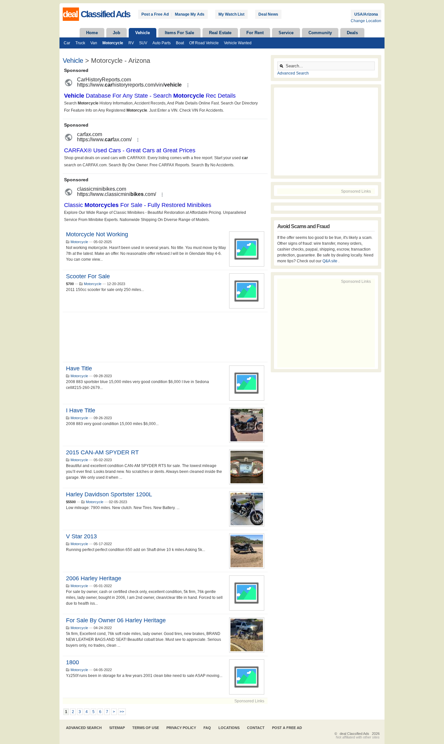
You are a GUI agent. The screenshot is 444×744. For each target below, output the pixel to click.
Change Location (366, 21)
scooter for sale (88, 276)
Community (320, 32)
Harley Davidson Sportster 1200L (109, 494)
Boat (180, 43)
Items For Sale (179, 32)
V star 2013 (81, 536)
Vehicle (142, 32)
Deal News (268, 14)
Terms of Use (145, 728)
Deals (352, 32)
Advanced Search (293, 73)
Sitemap (117, 728)
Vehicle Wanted (238, 43)
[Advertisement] (165, 337)
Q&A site (330, 261)
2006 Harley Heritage (93, 578)
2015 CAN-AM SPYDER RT (102, 452)
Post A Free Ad (287, 728)
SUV (143, 43)
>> (122, 712)
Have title (79, 368)
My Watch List (231, 14)
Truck (80, 43)
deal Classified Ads (354, 734)
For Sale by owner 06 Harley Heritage (116, 620)
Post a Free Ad (155, 14)
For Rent (255, 32)
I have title (80, 410)
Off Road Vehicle (204, 43)
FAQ (207, 728)
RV (131, 43)
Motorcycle (112, 43)
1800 (72, 662)
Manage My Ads (189, 14)
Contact (256, 728)
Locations (229, 728)
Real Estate (220, 32)
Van (93, 43)
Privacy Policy (181, 728)
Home (92, 32)
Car (67, 43)
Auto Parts (161, 43)
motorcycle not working (97, 234)
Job (116, 32)
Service (286, 32)
